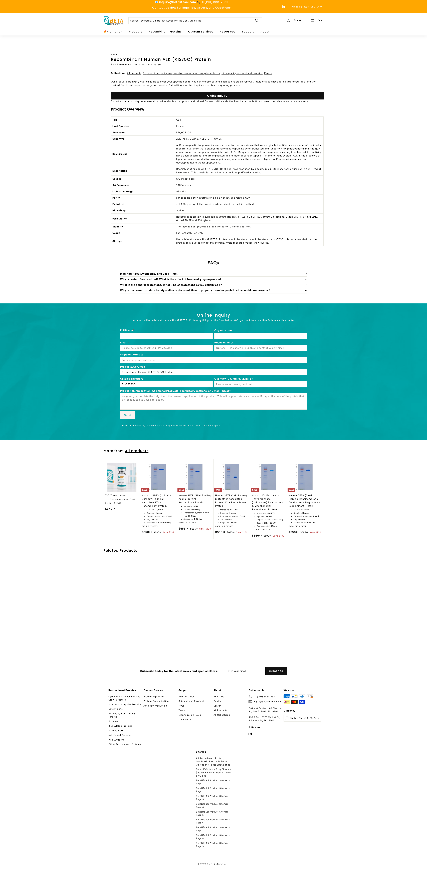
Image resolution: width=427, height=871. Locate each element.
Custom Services (200, 31)
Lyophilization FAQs (189, 715)
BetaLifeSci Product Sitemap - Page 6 (213, 821)
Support (248, 31)
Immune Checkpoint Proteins (124, 704)
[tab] (127, 110)
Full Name (126, 330)
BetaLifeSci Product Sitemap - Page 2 (213, 790)
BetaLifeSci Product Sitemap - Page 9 (213, 845)
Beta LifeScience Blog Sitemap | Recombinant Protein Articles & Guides (213, 772)
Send (127, 415)
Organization (223, 330)
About (265, 31)
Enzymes (113, 721)
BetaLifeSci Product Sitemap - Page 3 (213, 798)
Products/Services (132, 366)
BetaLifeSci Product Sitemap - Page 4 (213, 806)
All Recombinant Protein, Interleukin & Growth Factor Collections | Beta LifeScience (213, 761)
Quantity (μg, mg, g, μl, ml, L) (233, 378)
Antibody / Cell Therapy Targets (122, 715)
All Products (137, 450)
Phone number (223, 342)
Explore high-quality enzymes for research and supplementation (181, 73)
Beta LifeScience (121, 64)
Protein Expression (154, 696)
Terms (181, 710)
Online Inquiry (217, 95)
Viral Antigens (116, 739)
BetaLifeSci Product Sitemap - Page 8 (213, 837)
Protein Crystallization (156, 701)
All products (134, 73)
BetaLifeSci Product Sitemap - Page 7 (213, 829)
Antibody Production (155, 705)
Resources (227, 31)
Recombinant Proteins (165, 31)
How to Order (186, 696)
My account (185, 719)
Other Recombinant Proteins (124, 744)
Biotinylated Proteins (120, 726)
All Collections (222, 715)
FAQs (181, 705)
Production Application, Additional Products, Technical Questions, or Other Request (175, 390)
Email (123, 342)
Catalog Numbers (131, 378)
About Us (219, 696)
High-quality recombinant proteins (242, 73)
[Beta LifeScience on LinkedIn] (250, 733)
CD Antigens (115, 709)
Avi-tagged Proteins (119, 735)
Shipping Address (131, 354)
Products (135, 31)
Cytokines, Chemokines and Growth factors (124, 698)
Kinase (268, 73)
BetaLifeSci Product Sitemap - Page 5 (213, 813)
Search (217, 705)
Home (114, 54)
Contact (218, 701)
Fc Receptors (115, 730)
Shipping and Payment (191, 701)
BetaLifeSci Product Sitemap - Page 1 (213, 782)
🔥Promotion (112, 31)
